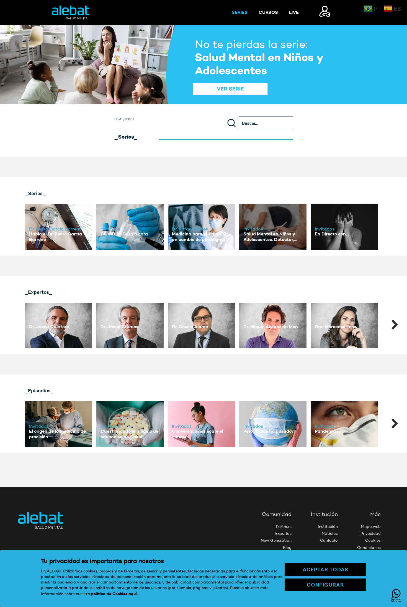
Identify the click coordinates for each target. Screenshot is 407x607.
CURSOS (268, 12)
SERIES (240, 12)
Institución (328, 527)
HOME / (119, 119)
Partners (284, 527)
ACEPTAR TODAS (325, 569)
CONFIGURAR (325, 585)
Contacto (329, 540)
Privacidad (370, 533)
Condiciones (369, 548)
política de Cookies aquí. (114, 593)
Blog (287, 548)
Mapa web (371, 527)
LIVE (294, 12)
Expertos (283, 533)
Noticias (330, 533)
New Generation (276, 540)
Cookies (373, 540)
